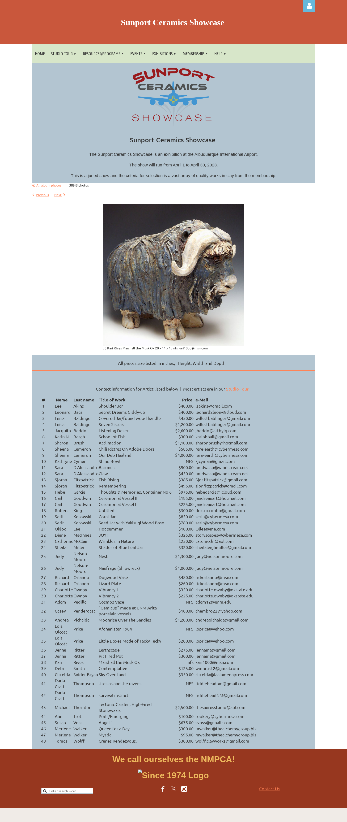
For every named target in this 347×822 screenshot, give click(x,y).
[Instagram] (184, 789)
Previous (42, 194)
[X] (173, 789)
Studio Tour (237, 388)
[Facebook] (163, 789)
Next (58, 194)
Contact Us (269, 788)
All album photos (48, 185)
